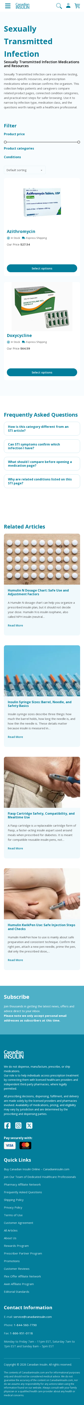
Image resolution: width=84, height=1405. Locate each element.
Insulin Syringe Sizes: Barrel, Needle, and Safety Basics (39, 704)
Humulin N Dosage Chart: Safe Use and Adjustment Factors (38, 592)
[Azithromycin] (42, 202)
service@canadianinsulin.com (32, 1317)
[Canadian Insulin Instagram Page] (18, 1126)
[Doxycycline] (42, 306)
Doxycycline (19, 335)
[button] (42, 428)
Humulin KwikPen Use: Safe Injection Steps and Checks (41, 927)
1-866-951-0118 (21, 1333)
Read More (15, 625)
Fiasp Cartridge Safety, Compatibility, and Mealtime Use (41, 815)
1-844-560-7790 (25, 1325)
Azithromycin (21, 231)
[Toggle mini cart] (77, 6)
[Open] (8, 6)
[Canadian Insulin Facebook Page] (7, 1126)
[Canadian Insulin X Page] (29, 1126)
